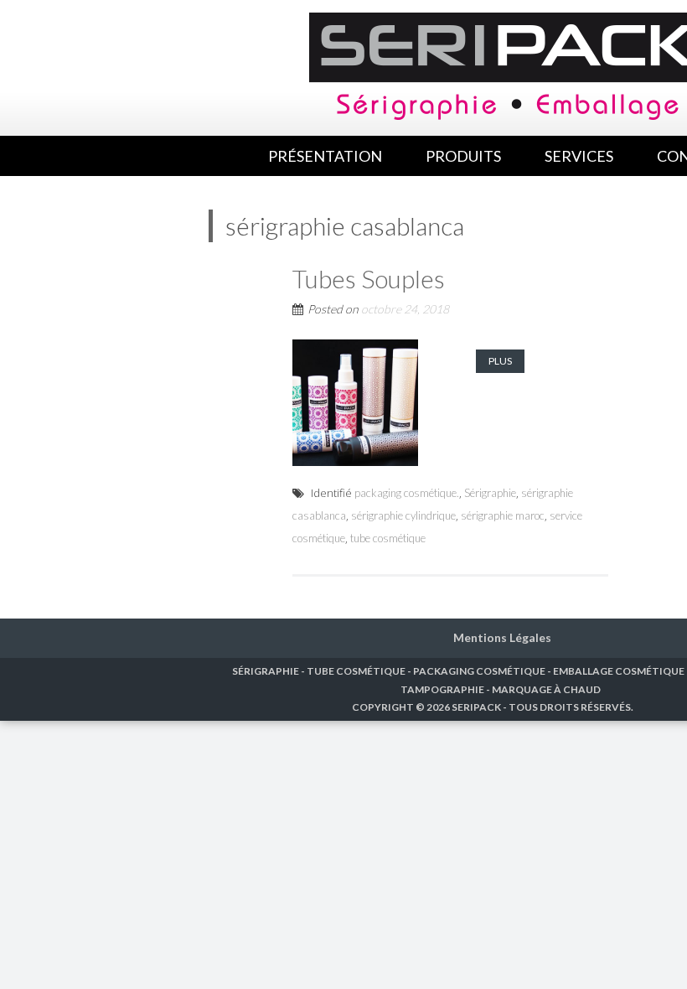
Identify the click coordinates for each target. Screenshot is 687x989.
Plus (500, 361)
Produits (463, 156)
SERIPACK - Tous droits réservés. (542, 707)
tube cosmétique (388, 538)
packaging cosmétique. (406, 493)
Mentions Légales (502, 637)
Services (579, 156)
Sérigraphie (490, 493)
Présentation (325, 156)
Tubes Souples (368, 278)
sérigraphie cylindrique (403, 515)
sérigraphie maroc (503, 515)
